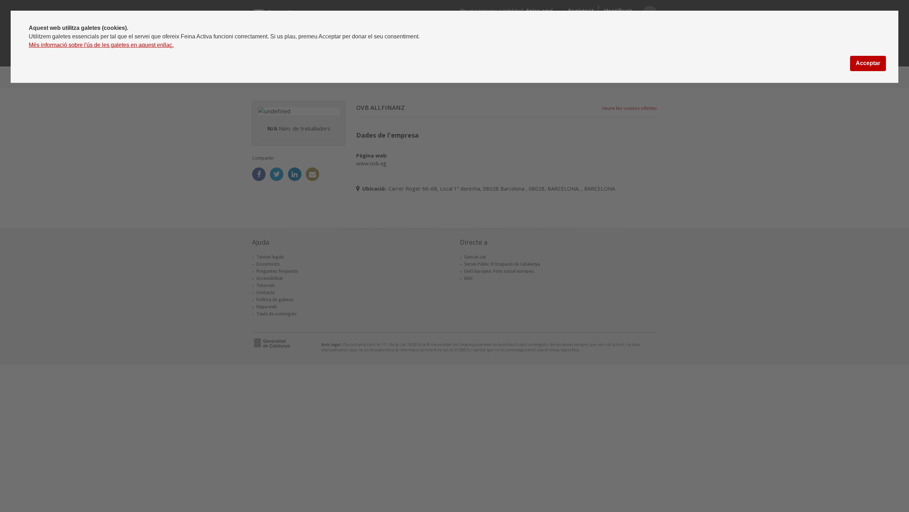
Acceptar (868, 63)
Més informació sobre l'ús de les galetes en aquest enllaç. (101, 45)
